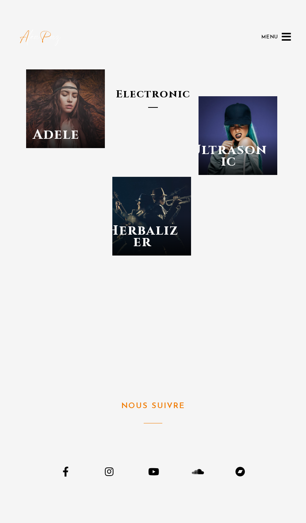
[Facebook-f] (65, 471)
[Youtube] (152, 471)
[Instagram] (109, 471)
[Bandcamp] (240, 471)
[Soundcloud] (196, 471)
